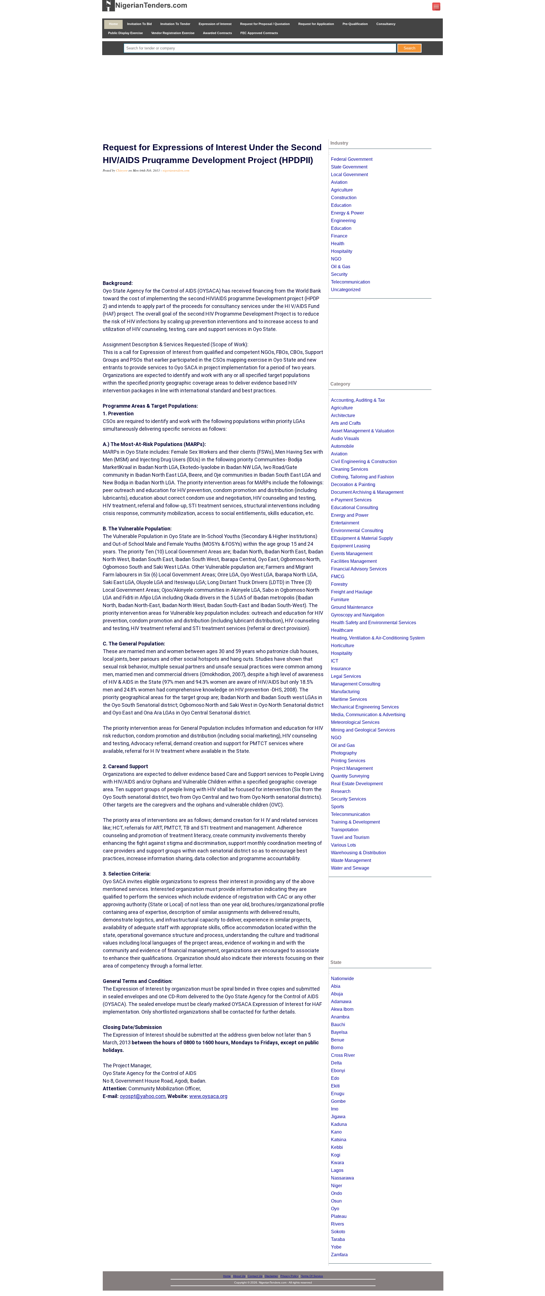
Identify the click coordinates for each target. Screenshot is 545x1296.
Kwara (337, 1162)
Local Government (349, 174)
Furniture (340, 599)
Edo (335, 1078)
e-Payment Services (351, 499)
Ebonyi (338, 1070)
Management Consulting (355, 684)
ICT (334, 661)
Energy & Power (347, 213)
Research (341, 791)
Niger (336, 1185)
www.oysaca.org (208, 1096)
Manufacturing (345, 691)
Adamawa (341, 1001)
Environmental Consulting (357, 530)
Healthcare (342, 630)
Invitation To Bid (139, 24)
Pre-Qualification (355, 24)
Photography (344, 753)
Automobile (342, 446)
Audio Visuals (345, 438)
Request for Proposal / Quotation (265, 24)
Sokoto (338, 1231)
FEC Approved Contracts (259, 33)
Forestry (339, 584)
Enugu (337, 1093)
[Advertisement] (272, 97)
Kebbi (337, 1147)
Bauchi (338, 1024)
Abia (335, 986)
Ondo (336, 1193)
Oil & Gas (340, 266)
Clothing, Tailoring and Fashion (362, 476)
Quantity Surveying (350, 776)
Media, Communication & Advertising (368, 714)
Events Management (351, 553)
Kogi (335, 1155)
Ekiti (335, 1086)
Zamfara (339, 1254)
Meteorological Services (355, 722)
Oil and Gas (343, 745)
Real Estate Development (357, 783)
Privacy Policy (289, 1276)
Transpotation (345, 829)
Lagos (337, 1170)
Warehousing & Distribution (358, 852)
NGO (336, 259)
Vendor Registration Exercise (173, 33)
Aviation (339, 182)
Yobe (336, 1247)
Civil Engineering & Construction (364, 461)
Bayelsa (339, 1032)
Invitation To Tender (175, 24)
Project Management (352, 768)
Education (341, 205)
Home (113, 24)
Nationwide (342, 978)
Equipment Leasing (350, 545)
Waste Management (351, 860)
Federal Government (351, 159)
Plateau (339, 1216)
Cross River (343, 1055)
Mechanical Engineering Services (365, 707)
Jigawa (338, 1116)
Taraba (338, 1239)
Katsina (338, 1139)
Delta (336, 1062)
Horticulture (342, 645)
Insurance (341, 668)
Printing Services (348, 760)
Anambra (340, 1016)
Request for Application (316, 24)
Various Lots (343, 845)
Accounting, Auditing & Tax (358, 400)
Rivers (337, 1224)
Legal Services (346, 676)
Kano (336, 1132)
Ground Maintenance (352, 607)
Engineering (343, 220)
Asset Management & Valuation (362, 430)
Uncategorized (345, 289)
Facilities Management (354, 561)
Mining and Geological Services (363, 730)
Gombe (338, 1101)
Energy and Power (349, 515)
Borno (337, 1047)
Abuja (337, 993)
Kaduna (339, 1124)
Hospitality (341, 251)
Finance (339, 236)
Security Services (348, 799)
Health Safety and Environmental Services (373, 622)
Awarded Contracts (217, 33)
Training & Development (355, 822)
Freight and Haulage (351, 591)
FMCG (337, 576)
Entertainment (345, 522)
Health (337, 243)
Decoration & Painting (353, 484)
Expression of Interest (215, 24)
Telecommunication (350, 282)
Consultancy (386, 24)
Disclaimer (271, 1276)
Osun (336, 1201)
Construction (344, 197)
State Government (349, 166)
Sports (337, 806)
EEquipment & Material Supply (362, 538)
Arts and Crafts (346, 423)
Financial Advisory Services (359, 568)
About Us (239, 1276)
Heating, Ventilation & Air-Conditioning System (378, 638)
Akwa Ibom (342, 1009)
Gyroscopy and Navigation (357, 614)
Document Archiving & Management (367, 492)
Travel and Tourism (350, 837)
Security (339, 274)
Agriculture (342, 189)
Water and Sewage (350, 868)
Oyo (335, 1208)
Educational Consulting (354, 507)
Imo (334, 1109)
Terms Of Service (312, 1276)
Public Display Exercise (125, 33)
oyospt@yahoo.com (142, 1096)
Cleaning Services (349, 469)
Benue (337, 1039)
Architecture (343, 415)
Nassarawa (342, 1178)
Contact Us (255, 1276)
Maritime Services (349, 699)
